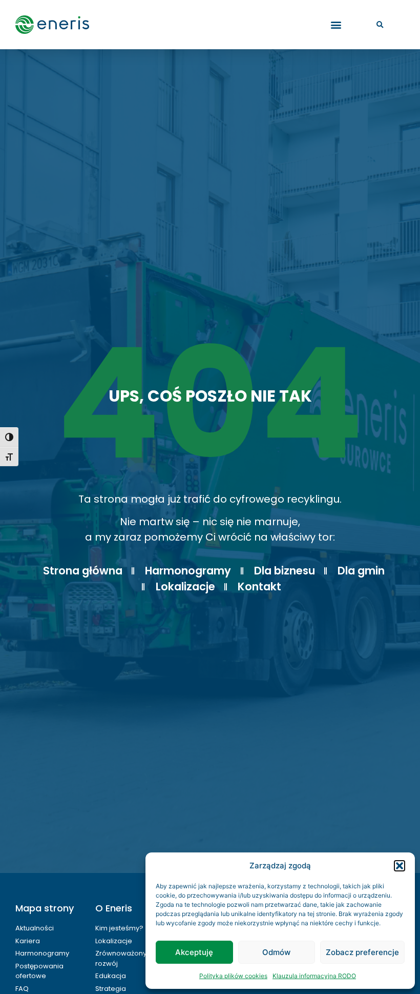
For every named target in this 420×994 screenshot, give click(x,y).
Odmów (276, 952)
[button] (399, 866)
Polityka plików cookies (233, 976)
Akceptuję (194, 952)
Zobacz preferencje (362, 952)
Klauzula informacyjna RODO (314, 976)
